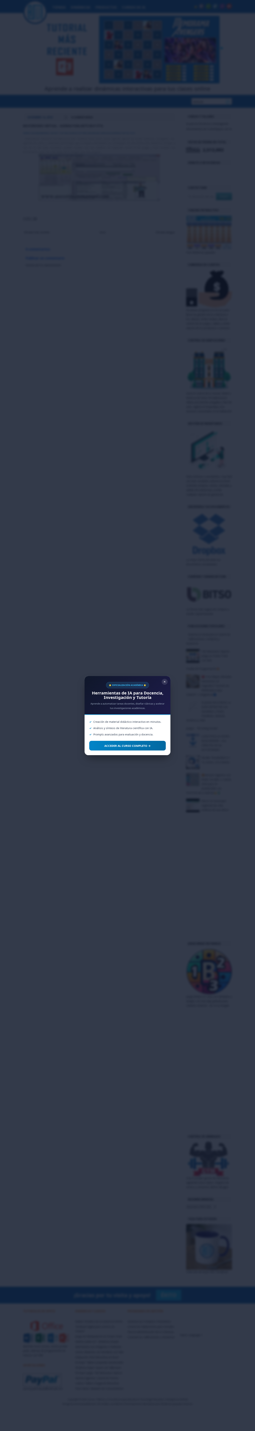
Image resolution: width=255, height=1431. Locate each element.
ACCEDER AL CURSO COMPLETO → (127, 746)
